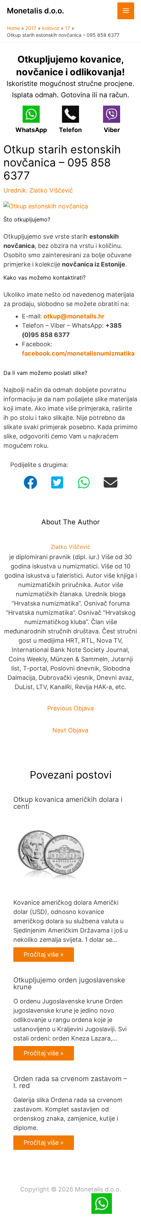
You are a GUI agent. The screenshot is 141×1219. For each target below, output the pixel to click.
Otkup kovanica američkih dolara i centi (68, 802)
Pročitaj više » (44, 954)
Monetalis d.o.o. (35, 10)
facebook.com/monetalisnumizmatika (78, 353)
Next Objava (70, 730)
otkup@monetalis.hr (73, 316)
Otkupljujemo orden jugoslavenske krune (69, 983)
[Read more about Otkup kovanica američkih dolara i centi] (51, 853)
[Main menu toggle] (125, 10)
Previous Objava (70, 708)
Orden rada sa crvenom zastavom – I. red (70, 1082)
